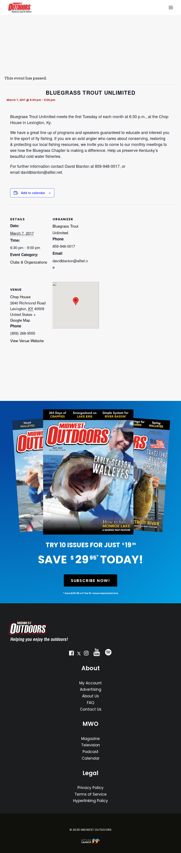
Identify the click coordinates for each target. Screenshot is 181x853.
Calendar (91, 758)
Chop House (20, 296)
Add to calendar (33, 193)
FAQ (90, 702)
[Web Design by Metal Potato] (90, 843)
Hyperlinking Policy (90, 800)
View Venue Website (27, 340)
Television (90, 745)
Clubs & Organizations (28, 262)
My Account (90, 683)
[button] (71, 654)
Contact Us (90, 709)
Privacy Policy (90, 787)
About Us (90, 696)
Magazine (90, 738)
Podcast (90, 751)
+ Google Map (23, 317)
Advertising (90, 689)
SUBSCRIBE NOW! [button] (90, 580)
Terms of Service (91, 794)
